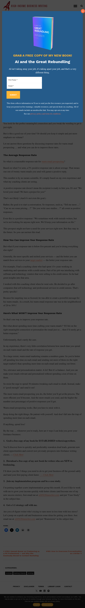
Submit (13, 95)
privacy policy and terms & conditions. (45, 113)
